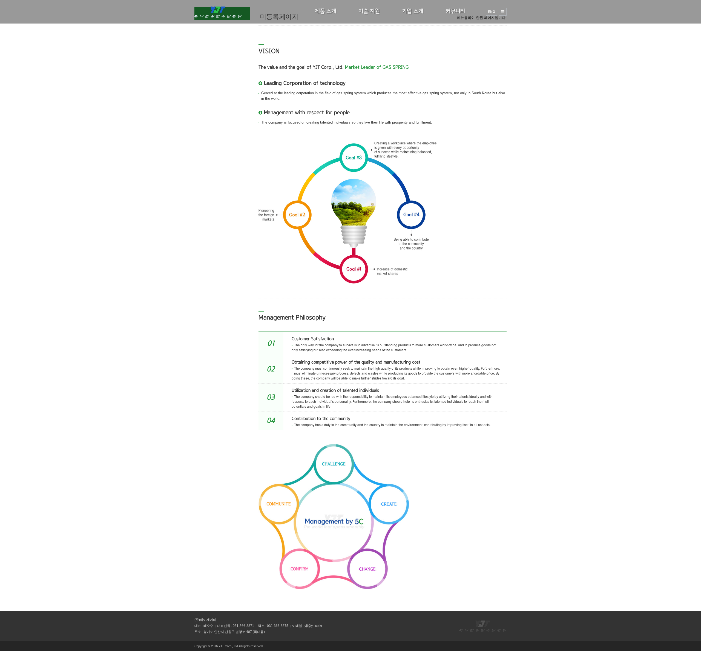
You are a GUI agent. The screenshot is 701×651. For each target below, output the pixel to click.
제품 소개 (325, 11)
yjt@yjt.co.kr (313, 626)
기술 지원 (369, 11)
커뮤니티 (455, 11)
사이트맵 (503, 12)
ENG (491, 12)
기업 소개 (412, 11)
